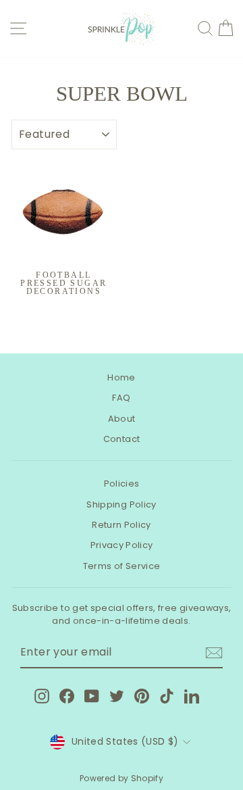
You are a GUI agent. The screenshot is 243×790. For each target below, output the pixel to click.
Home (121, 377)
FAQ (121, 397)
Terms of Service (122, 566)
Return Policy (121, 524)
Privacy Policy (121, 545)
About (122, 418)
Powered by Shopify (121, 778)
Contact (121, 439)
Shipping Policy (121, 504)
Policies (122, 483)
